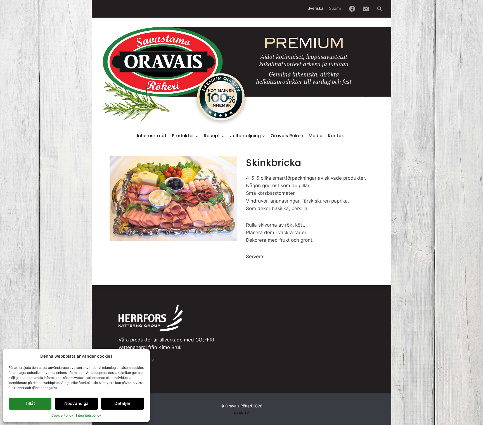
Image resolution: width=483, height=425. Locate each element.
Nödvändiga (76, 403)
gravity (241, 413)
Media (316, 135)
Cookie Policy (62, 415)
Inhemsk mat (152, 135)
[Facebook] (352, 9)
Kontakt (337, 135)
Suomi (335, 8)
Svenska (315, 8)
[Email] (366, 9)
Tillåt (30, 403)
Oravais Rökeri (287, 135)
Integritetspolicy (88, 415)
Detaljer (122, 403)
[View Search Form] (379, 8)
